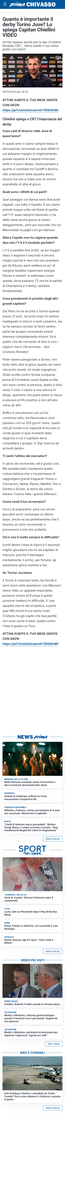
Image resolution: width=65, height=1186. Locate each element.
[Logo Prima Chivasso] (32, 4)
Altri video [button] (54, 1043)
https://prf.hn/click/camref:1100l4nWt (30, 110)
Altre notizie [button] (53, 838)
